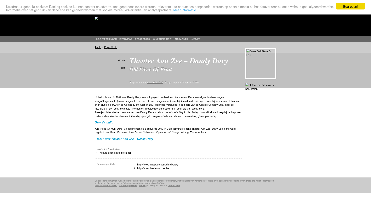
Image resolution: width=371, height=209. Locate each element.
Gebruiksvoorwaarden (106, 185)
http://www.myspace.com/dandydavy (157, 164)
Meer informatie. (185, 9)
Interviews (125, 39)
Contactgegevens (128, 185)
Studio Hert (174, 185)
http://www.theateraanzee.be (153, 168)
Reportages (142, 39)
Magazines (181, 39)
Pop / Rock (110, 47)
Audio (98, 47)
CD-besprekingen (106, 39)
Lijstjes (195, 39)
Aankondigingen (162, 39)
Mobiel (142, 185)
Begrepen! (350, 6)
